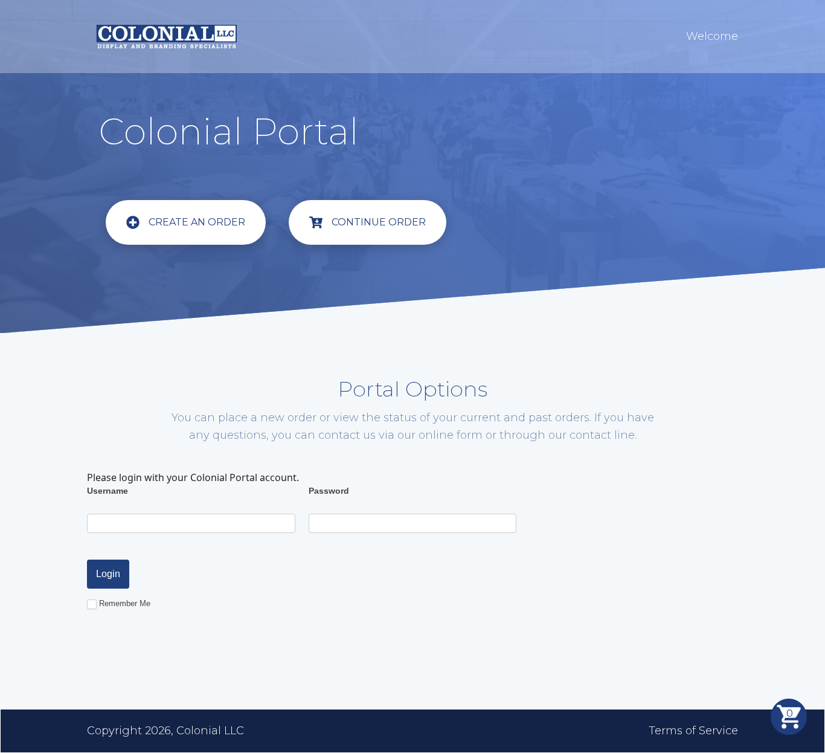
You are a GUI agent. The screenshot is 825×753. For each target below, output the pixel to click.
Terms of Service (693, 730)
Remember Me (124, 603)
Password (329, 491)
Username (107, 491)
